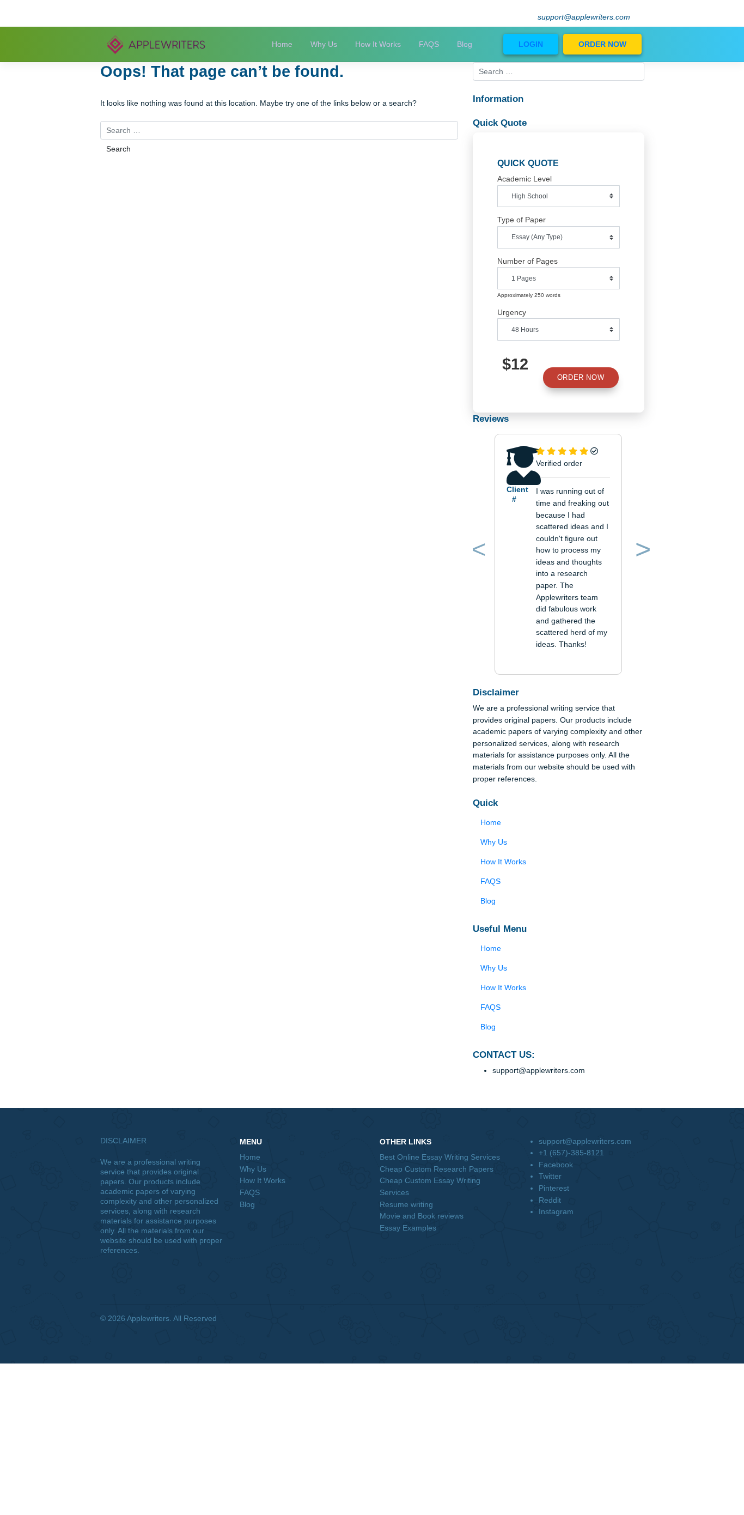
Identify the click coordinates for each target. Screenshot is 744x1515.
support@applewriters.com (584, 17)
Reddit (550, 1200)
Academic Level (524, 178)
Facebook (556, 1164)
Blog (464, 44)
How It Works (378, 44)
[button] (477, 552)
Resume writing (406, 1204)
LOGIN (531, 44)
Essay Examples (408, 1227)
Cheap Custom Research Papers (436, 1169)
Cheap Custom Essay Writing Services (430, 1186)
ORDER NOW (602, 44)
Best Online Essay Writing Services (440, 1157)
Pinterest (554, 1188)
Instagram (556, 1211)
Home (282, 44)
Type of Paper (521, 219)
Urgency (511, 312)
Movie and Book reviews (422, 1215)
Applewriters (148, 1318)
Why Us (323, 44)
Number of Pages (527, 261)
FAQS (429, 44)
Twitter (550, 1176)
